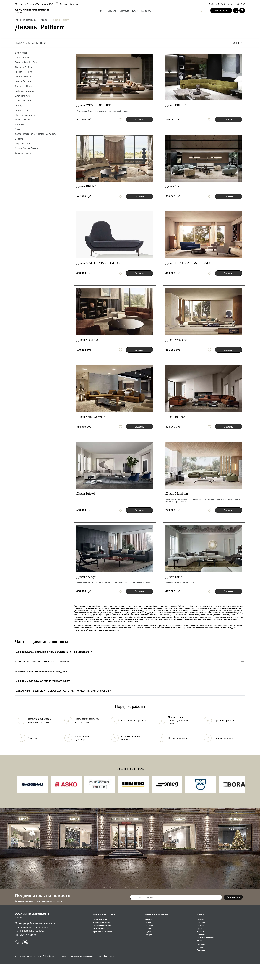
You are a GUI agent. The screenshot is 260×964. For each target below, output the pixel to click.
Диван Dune (173, 577)
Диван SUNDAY (87, 340)
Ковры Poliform (22, 119)
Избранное (203, 10)
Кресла (148, 922)
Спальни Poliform (23, 67)
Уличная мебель (23, 152)
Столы (148, 928)
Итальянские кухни (101, 922)
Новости (200, 931)
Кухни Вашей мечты (104, 914)
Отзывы (200, 925)
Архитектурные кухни (102, 931)
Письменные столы (25, 114)
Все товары (21, 52)
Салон (200, 914)
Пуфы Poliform (22, 143)
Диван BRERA (86, 186)
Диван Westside (176, 340)
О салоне (201, 934)
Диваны (148, 919)
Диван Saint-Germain (90, 416)
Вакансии (201, 950)
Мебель (112, 10)
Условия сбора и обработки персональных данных (80, 956)
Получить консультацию (30, 42)
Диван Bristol (85, 493)
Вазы (17, 129)
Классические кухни (102, 928)
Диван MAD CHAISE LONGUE (98, 263)
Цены (199, 928)
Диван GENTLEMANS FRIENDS (188, 263)
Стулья (148, 931)
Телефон (236, 10)
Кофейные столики (24, 91)
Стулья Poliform (23, 100)
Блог (135, 10)
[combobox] (238, 43)
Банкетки (19, 124)
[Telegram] (17, 942)
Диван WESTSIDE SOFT (93, 105)
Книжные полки (23, 110)
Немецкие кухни (100, 919)
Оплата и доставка (205, 937)
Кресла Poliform (23, 81)
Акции (199, 940)
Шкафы (148, 934)
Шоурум (124, 10)
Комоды (19, 105)
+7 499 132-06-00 (41, 927)
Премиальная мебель (157, 914)
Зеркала (19, 138)
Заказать (139, 119)
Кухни (101, 10)
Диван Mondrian (176, 493)
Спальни (149, 925)
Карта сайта (109, 956)
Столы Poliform (22, 95)
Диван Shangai (86, 577)
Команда (201, 943)
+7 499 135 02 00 (216, 4)
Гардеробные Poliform (26, 62)
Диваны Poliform (23, 85)
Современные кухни (102, 925)
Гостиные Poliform (24, 76)
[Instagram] (25, 942)
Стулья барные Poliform (27, 148)
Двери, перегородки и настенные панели (35, 133)
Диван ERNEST (176, 105)
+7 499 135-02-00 (23, 927)
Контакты (146, 10)
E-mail (242, 10)
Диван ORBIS (174, 186)
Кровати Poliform (23, 71)
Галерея (200, 946)
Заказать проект (221, 10)
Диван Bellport (175, 416)
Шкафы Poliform (23, 57)
